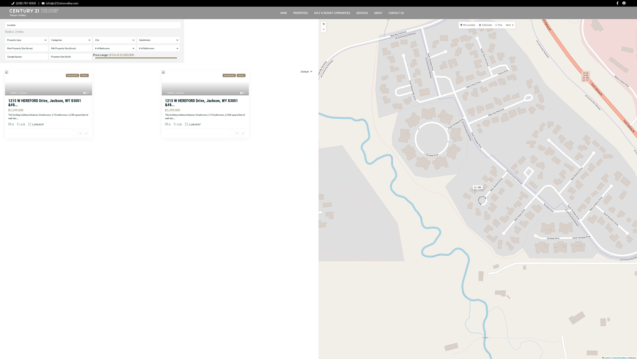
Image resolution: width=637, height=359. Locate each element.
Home (283, 13)
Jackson (23, 93)
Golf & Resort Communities (332, 13)
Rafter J (14, 93)
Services (362, 13)
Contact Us (396, 13)
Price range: (101, 54)
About (378, 13)
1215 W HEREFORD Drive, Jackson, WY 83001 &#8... (44, 102)
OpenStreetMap (619, 357)
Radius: (14, 31)
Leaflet (607, 357)
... (17, 118)
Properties (300, 13)
